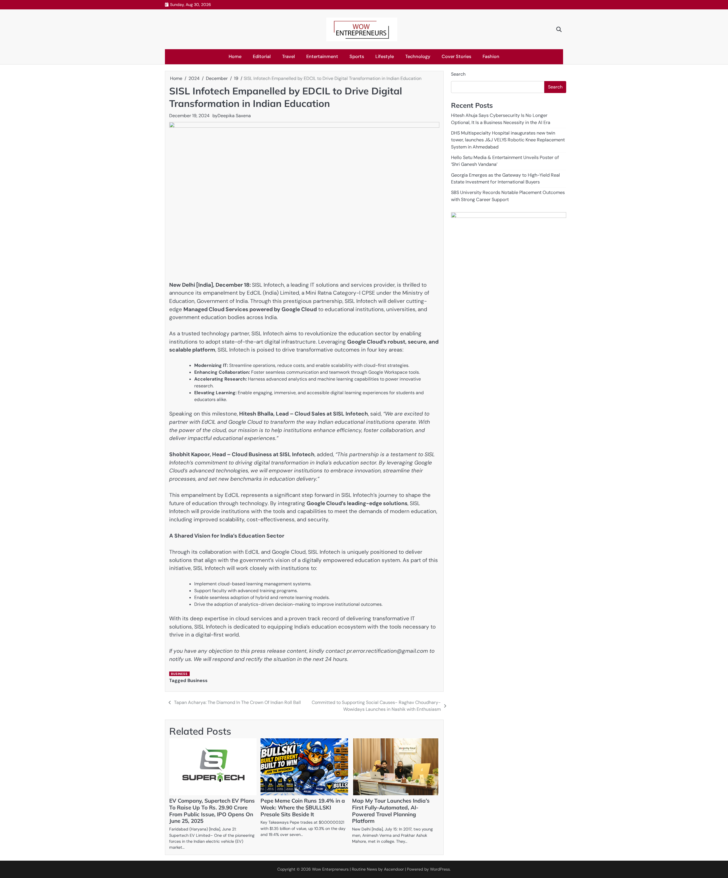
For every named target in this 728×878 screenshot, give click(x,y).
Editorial (262, 56)
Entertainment (322, 56)
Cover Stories (456, 56)
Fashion (491, 56)
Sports (356, 56)
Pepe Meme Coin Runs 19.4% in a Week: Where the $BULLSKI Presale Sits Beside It (302, 807)
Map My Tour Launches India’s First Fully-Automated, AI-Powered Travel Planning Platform (391, 811)
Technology (417, 56)
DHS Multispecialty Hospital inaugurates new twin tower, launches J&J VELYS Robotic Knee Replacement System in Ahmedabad (508, 140)
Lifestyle (384, 56)
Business (179, 674)
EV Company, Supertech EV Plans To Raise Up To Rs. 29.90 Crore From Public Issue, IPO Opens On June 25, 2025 (212, 811)
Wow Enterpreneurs (330, 869)
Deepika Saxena (234, 116)
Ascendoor (394, 869)
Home (235, 56)
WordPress (440, 869)
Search (458, 74)
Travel (288, 56)
